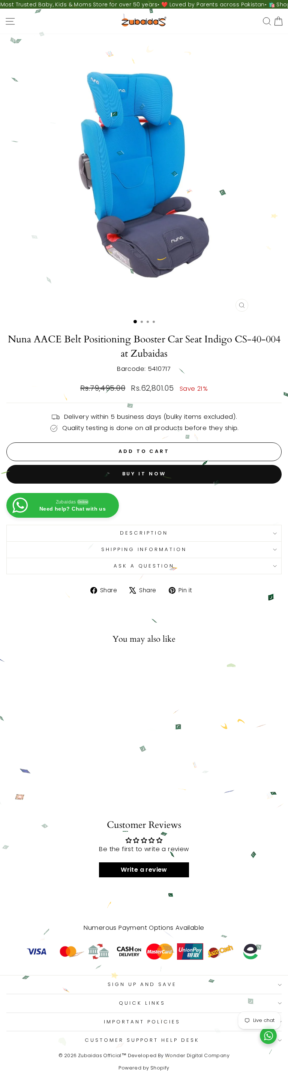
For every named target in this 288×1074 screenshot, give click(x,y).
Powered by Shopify (143, 1068)
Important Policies (142, 1021)
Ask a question (144, 565)
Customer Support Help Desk (142, 1040)
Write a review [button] (144, 869)
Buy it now (144, 473)
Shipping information (144, 549)
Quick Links (142, 1003)
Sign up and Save (142, 984)
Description (144, 532)
